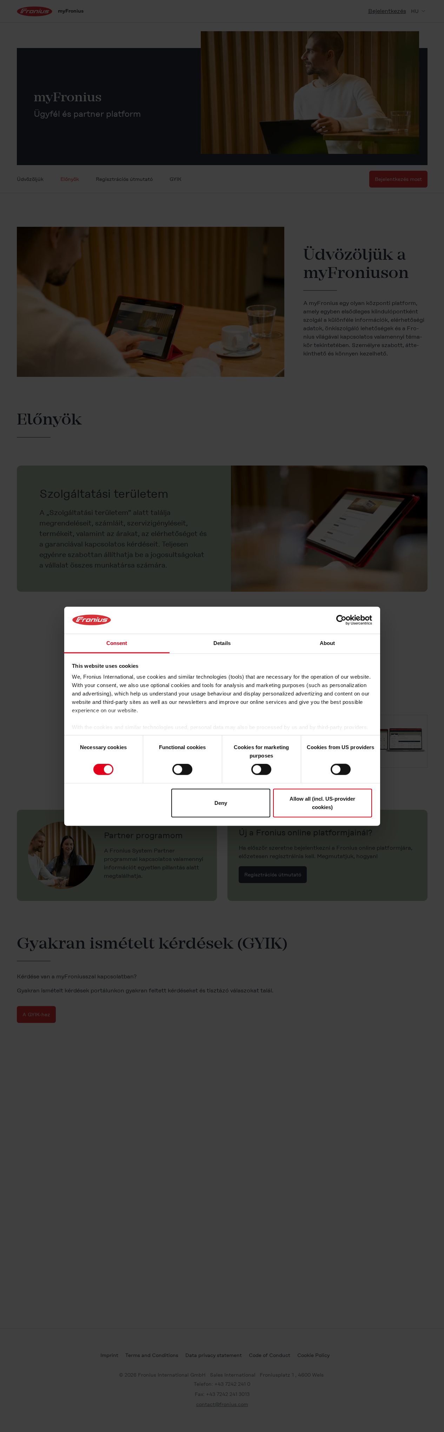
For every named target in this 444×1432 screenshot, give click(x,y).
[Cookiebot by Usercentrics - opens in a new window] (341, 620)
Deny (220, 803)
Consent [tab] (116, 643)
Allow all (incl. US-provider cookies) (322, 802)
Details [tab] (222, 643)
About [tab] (327, 643)
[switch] (182, 769)
